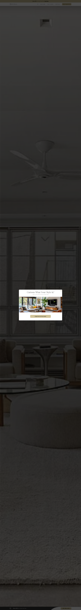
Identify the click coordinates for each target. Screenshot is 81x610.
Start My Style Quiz (40, 316)
